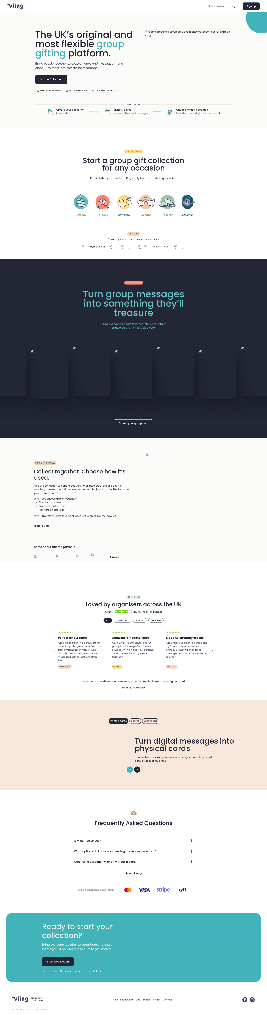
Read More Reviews (133, 687)
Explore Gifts (42, 526)
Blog (138, 999)
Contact (167, 999)
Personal (156, 620)
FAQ (115, 999)
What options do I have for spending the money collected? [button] (115, 851)
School (140, 620)
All (107, 620)
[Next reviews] (213, 650)
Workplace (123, 620)
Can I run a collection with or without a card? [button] (105, 862)
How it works (216, 6)
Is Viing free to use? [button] (87, 841)
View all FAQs (133, 873)
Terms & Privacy (151, 999)
